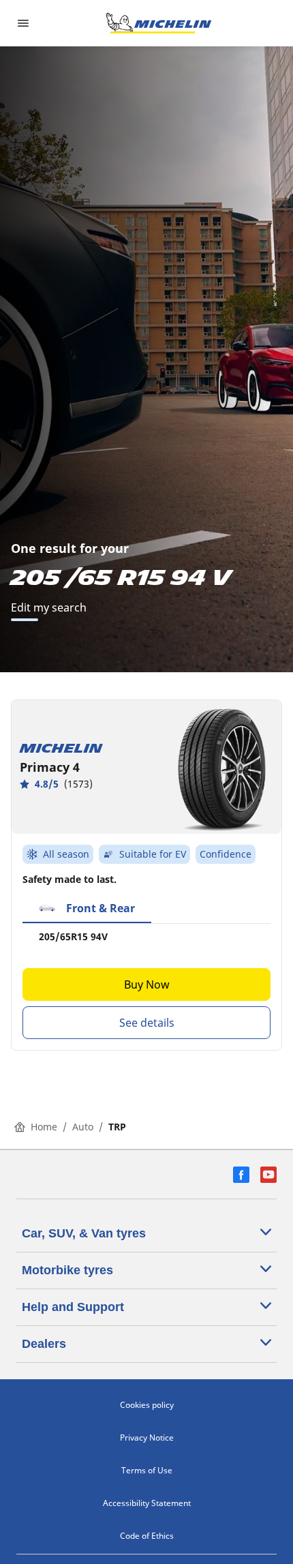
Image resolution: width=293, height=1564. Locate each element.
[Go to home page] (158, 23)
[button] (86, 908)
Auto (82, 1126)
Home (44, 1126)
